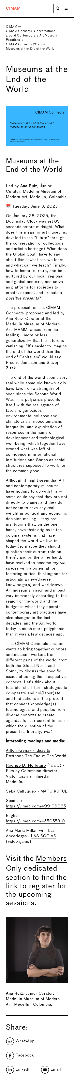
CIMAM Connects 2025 (24, 44)
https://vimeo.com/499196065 (36, 806)
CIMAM (13, 8)
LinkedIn (24, 1069)
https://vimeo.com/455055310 (35, 821)
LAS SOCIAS (43, 836)
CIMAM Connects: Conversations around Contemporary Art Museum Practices (31, 35)
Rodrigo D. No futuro (26, 765)
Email (56, 1069)
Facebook (25, 1055)
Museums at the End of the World (30, 48)
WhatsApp (25, 1041)
